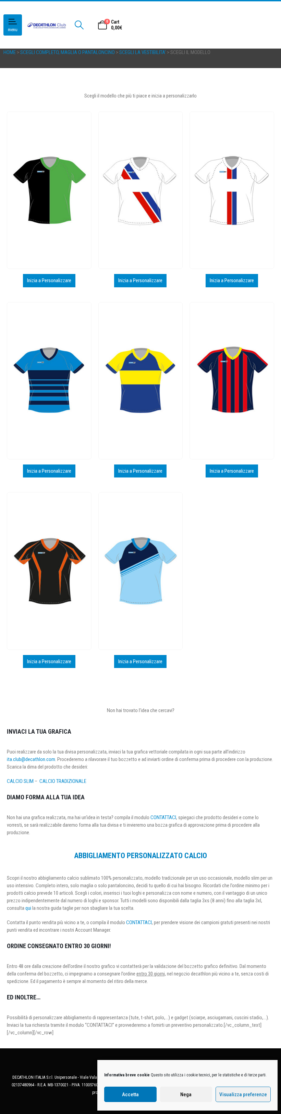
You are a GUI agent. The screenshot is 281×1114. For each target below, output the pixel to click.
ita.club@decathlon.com (31, 759)
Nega (186, 1094)
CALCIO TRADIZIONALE (62, 781)
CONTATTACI (163, 817)
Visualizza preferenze (243, 1094)
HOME (9, 52)
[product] (49, 190)
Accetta (130, 1094)
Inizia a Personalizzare (49, 280)
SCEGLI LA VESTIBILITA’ (142, 52)
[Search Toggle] (79, 25)
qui (28, 908)
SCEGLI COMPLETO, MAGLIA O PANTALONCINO (67, 52)
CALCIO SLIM (20, 781)
